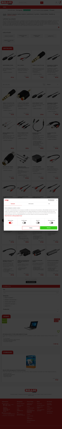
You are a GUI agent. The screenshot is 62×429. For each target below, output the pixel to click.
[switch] (24, 223)
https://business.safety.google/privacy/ (13, 215)
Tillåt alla (48, 227)
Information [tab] (31, 203)
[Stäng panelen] (56, 200)
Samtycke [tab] (13, 203)
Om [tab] (49, 203)
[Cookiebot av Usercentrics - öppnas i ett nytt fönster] (49, 200)
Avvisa (30, 227)
